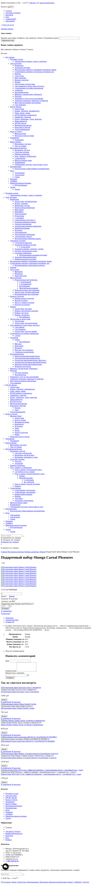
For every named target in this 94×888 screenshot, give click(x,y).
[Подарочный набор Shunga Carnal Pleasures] (17, 604)
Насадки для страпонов (24, 350)
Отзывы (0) (10, 622)
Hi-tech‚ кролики (21, 203)
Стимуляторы (20, 158)
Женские (18, 344)
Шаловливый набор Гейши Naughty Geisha (17, 708)
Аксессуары (19, 109)
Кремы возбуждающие (23, 494)
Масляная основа (26, 478)
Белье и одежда (16, 131)
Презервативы (15, 167)
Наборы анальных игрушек (25, 259)
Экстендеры (19, 321)
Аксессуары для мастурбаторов (27, 292)
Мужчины (19, 274)
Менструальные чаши (23, 160)
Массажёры (19, 210)
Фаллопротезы (20, 375)
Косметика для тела (22, 150)
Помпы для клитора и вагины (26, 311)
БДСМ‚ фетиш (15, 107)
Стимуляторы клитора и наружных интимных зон (34, 72)
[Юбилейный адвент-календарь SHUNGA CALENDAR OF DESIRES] (25, 739)
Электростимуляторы (23, 224)
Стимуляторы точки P (23, 236)
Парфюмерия (20, 162)
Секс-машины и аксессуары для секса (29, 86)
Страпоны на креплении (24, 352)
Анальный (19, 463)
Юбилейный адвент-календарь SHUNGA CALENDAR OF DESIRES (28, 741)
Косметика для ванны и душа (26, 457)
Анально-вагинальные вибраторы (28, 226)
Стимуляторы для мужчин (25, 490)
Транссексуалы (20, 276)
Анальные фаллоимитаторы (26, 257)
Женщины (19, 272)
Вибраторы (19, 65)
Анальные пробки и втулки (25, 245)
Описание (9, 618)
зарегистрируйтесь (47, 3)
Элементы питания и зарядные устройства (31, 101)
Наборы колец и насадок (24, 298)
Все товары (10, 57)
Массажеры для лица (23, 144)
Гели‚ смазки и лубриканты (25, 156)
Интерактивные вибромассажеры (28, 239)
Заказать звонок (7, 29)
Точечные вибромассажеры (25, 222)
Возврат (9, 840)
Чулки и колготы (21, 432)
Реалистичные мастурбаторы (26, 280)
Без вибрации (24, 286)
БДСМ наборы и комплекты (26, 115)
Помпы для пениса (22, 315)
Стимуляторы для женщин (25, 492)
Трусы (17, 430)
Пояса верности (21, 121)
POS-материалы (21, 185)
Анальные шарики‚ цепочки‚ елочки (29, 249)
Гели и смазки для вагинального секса (30, 474)
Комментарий (11, 671)
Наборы (18, 74)
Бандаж (18, 408)
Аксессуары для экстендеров (26, 323)
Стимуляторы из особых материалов (29, 88)
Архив (12, 187)
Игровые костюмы (22, 422)
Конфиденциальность (14, 833)
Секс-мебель (19, 327)
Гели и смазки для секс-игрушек (27, 484)
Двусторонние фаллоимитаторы (27, 358)
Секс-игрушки (15, 63)
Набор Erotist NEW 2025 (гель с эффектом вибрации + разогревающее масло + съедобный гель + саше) (41, 774)
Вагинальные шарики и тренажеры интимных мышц (35, 70)
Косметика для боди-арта (24, 455)
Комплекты (19, 424)
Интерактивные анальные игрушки (33, 255)
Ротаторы (18, 230)
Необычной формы (22, 228)
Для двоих (19, 498)
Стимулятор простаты (23, 243)
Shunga (42, 552)
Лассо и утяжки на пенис (24, 302)
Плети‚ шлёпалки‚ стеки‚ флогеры (28, 119)
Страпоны (19, 90)
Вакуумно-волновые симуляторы (28, 103)
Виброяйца (19, 212)
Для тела (18, 461)
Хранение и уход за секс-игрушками (29, 98)
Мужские (18, 348)
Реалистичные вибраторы (25, 208)
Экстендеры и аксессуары (25, 84)
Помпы (17, 82)
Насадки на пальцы (22, 305)
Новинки (13, 179)
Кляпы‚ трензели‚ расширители (27, 111)
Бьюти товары (15, 142)
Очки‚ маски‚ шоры (22, 113)
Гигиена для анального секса (26, 251)
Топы (17, 428)
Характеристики (12, 620)
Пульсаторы (19, 216)
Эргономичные (21, 232)
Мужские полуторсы (23, 366)
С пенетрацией (25, 282)
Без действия (29, 482)
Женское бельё (20, 134)
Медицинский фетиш (23, 125)
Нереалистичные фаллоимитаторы (28, 364)
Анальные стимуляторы (24, 501)
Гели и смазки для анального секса (28, 470)
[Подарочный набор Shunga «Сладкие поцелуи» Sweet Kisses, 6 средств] (27, 756)
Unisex (17, 177)
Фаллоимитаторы (21, 92)
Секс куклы (19, 76)
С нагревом (19, 218)
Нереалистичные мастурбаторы (27, 290)
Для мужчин (19, 175)
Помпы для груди (21, 313)
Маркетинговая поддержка (20, 183)
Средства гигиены (22, 152)
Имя (7, 661)
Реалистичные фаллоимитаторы (27, 356)
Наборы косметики (22, 154)
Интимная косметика (18, 148)
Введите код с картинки (15, 673)
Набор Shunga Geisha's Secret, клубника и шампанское (22, 725)
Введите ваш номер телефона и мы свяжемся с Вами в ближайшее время (29, 38)
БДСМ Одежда (20, 123)
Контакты (9, 15)
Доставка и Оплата (13, 13)
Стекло (17, 335)
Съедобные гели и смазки (25, 472)
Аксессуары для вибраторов (26, 201)
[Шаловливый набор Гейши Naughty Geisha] (17, 706)
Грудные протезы (21, 373)
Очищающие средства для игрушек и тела (31, 164)
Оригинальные (20, 214)
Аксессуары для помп (23, 309)
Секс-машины (20, 105)
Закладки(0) (10, 21)
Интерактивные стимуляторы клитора (30, 265)
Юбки (17, 435)
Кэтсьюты (19, 426)
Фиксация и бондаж (22, 127)
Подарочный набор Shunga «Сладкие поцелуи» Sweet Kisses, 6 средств (28, 758)
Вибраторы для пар (22, 206)
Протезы (18, 96)
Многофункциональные (28, 288)
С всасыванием (25, 284)
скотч (17, 410)
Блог (7, 17)
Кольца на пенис (21, 300)
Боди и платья (20, 420)
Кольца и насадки (22, 80)
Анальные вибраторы (23, 253)
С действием (29, 480)
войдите (32, 3)
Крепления (19, 346)
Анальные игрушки (22, 68)
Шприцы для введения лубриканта (28, 94)
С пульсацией (24, 247)
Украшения (14, 138)
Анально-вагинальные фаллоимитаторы (30, 362)
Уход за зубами (20, 146)
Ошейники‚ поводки (23, 117)
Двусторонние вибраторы (25, 234)
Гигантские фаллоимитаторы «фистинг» (30, 360)
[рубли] (10, 7)
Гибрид (22, 476)
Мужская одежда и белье (24, 136)
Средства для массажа (23, 453)
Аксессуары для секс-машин (26, 331)
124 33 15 (7, 25)
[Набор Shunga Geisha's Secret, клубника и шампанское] (21, 723)
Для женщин (20, 173)
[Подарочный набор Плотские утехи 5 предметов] (19, 690)
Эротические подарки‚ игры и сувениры (31, 61)
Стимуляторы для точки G (25, 220)
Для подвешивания (22, 129)
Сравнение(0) (11, 19)
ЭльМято (13, 181)
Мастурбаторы (20, 78)
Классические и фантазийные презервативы (32, 169)
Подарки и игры (16, 59)
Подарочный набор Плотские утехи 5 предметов (20, 692)
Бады (12, 171)
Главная (9, 11)
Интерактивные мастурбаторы (27, 294)
